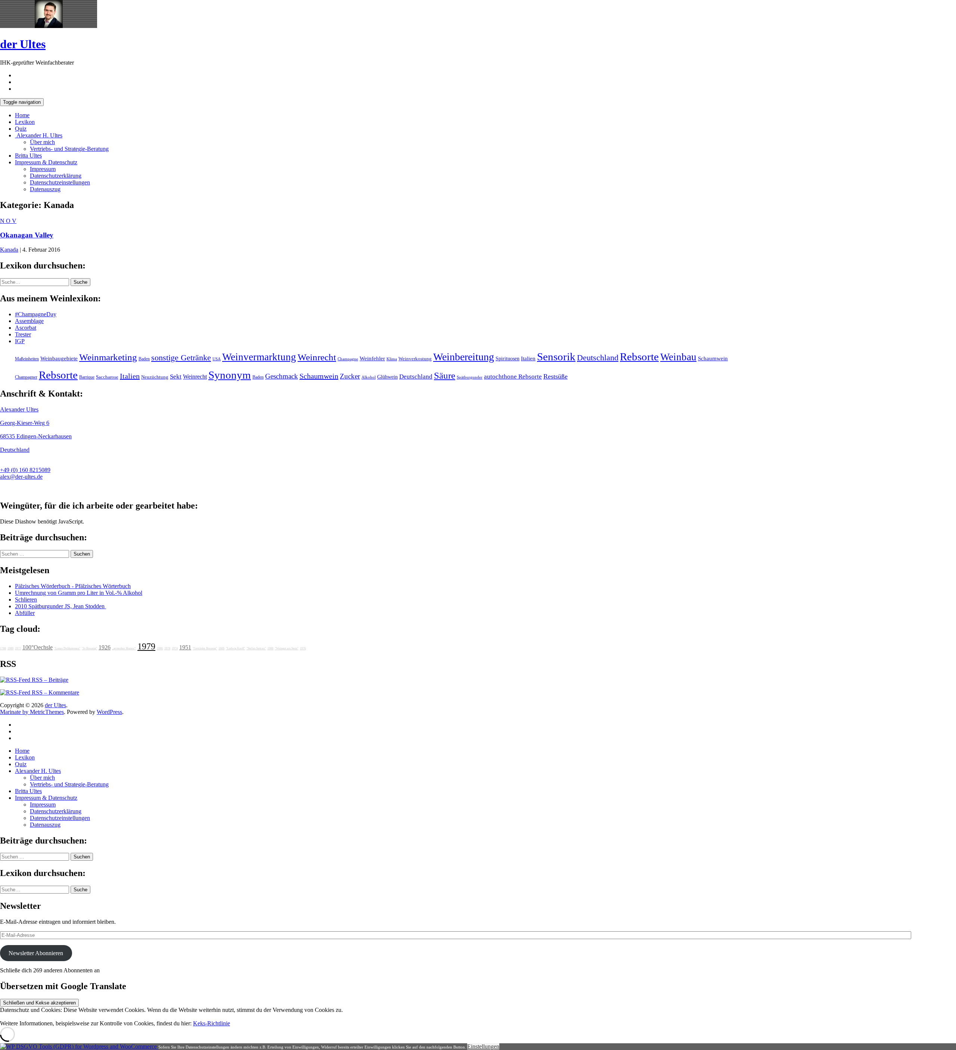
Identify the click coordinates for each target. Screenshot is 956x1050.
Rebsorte (639, 357)
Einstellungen (483, 1046)
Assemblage (29, 321)
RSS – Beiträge (49, 680)
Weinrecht (317, 357)
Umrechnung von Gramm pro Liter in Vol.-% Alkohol (78, 593)
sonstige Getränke (181, 357)
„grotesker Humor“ (124, 648)
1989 (10, 648)
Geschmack (281, 376)
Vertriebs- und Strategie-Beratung (69, 149)
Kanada (9, 249)
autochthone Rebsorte (513, 376)
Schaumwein (713, 358)
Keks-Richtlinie (211, 1023)
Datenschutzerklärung (55, 176)
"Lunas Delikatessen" (67, 648)
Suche (80, 282)
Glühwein (387, 377)
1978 (167, 648)
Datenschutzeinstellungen (60, 182)
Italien (528, 358)
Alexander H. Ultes (38, 135)
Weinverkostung (415, 358)
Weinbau (678, 357)
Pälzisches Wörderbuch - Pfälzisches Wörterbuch (73, 586)
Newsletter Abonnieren (36, 953)
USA (216, 359)
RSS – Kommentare (54, 692)
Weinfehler (372, 358)
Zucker (350, 376)
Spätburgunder (469, 377)
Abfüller (25, 613)
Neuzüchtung (154, 377)
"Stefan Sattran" (256, 648)
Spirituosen (507, 358)
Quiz (21, 128)
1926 (105, 647)
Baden (144, 358)
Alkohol (368, 377)
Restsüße (555, 376)
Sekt (175, 376)
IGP (20, 341)
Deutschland (597, 357)
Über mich (42, 142)
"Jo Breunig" (89, 648)
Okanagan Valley (26, 235)
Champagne (348, 359)
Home (22, 115)
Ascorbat (25, 327)
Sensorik (556, 357)
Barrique (86, 377)
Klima (392, 359)
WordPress (109, 712)
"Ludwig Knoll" (235, 648)
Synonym (229, 375)
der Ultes (23, 44)
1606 (221, 648)
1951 (185, 647)
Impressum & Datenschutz (46, 162)
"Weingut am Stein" (286, 648)
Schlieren (26, 599)
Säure (444, 375)
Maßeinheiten (27, 358)
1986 (160, 648)
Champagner (26, 377)
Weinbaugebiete (59, 358)
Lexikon (25, 122)
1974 (175, 648)
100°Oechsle (37, 647)
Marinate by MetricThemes (32, 712)
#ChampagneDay (35, 314)
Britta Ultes (28, 155)
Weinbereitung (463, 357)
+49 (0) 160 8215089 (25, 470)
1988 (270, 648)
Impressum (43, 169)
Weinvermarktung (259, 357)
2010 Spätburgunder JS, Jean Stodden (60, 606)
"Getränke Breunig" (205, 648)
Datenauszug (45, 189)
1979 (146, 646)
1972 (18, 648)
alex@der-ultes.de (21, 476)
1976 (303, 648)
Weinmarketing (108, 357)
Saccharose (107, 377)
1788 (3, 648)
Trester (23, 334)
